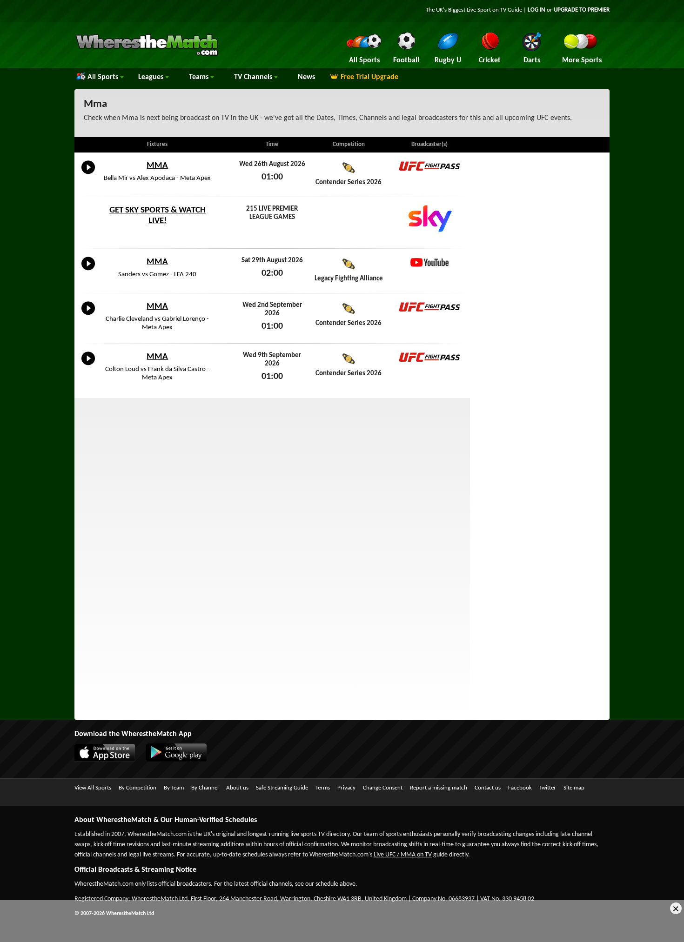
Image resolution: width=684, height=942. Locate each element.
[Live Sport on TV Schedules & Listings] (146, 55)
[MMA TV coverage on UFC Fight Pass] (429, 166)
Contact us (488, 788)
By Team (174, 788)
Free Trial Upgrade (369, 77)
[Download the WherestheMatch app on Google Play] (181, 759)
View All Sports (92, 788)
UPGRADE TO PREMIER (582, 10)
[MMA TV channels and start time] (88, 174)
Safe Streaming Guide (282, 788)
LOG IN (536, 10)
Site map (573, 788)
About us (237, 788)
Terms (322, 788)
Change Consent (382, 788)
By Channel (205, 788)
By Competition (137, 788)
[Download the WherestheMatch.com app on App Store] (109, 759)
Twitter (547, 788)
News (306, 77)
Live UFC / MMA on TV (403, 854)
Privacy (346, 788)
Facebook (520, 788)
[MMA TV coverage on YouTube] (429, 262)
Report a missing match (438, 788)
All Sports (103, 77)
